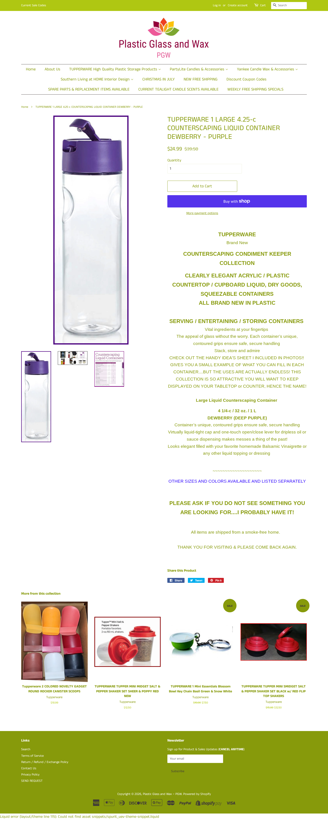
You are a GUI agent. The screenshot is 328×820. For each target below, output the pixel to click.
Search (25, 749)
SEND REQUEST (32, 781)
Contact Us (28, 768)
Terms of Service (32, 756)
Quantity (174, 160)
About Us (52, 69)
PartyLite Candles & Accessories (197, 69)
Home (31, 69)
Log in (217, 5)
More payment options (202, 213)
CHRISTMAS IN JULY (158, 79)
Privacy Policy (30, 774)
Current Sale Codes (33, 5)
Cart (263, 5)
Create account (238, 5)
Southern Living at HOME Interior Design (96, 79)
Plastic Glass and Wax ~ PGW (162, 794)
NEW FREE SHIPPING (201, 79)
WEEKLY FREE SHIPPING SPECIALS (255, 89)
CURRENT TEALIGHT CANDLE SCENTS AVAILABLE (178, 89)
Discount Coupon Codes (246, 79)
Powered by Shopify (197, 794)
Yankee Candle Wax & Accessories (266, 69)
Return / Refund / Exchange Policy (44, 762)
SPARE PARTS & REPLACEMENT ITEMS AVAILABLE (88, 89)
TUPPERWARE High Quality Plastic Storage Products (113, 69)
